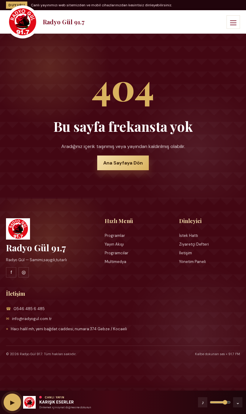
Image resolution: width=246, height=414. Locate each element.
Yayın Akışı (114, 244)
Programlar (115, 235)
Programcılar (116, 252)
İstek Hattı (188, 235)
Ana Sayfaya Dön (123, 163)
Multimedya (115, 261)
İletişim (185, 252)
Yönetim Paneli (192, 261)
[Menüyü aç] (233, 22)
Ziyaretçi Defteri (194, 244)
